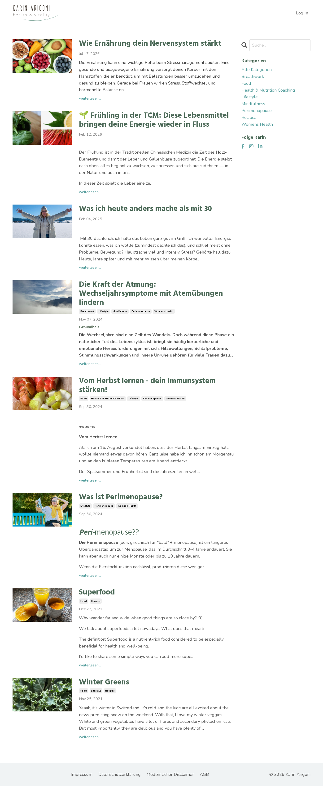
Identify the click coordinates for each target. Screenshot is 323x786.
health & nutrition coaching (107, 398)
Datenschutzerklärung (119, 774)
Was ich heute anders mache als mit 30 (145, 209)
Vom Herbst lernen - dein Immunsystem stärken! (147, 386)
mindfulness (120, 311)
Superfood (97, 592)
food (83, 398)
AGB (204, 774)
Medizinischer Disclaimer (170, 774)
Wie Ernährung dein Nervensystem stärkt (150, 43)
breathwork (87, 311)
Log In (302, 13)
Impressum (81, 774)
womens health (163, 311)
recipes (95, 601)
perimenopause (140, 311)
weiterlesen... (90, 98)
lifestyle (104, 311)
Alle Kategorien (256, 69)
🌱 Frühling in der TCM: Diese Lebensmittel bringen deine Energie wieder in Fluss (154, 120)
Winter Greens (104, 682)
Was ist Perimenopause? (121, 497)
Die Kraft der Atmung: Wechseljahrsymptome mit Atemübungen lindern (151, 294)
